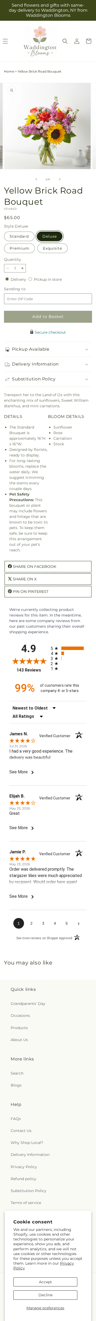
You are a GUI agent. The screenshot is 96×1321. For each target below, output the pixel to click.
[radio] (69, 648)
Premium (19, 248)
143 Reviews (32, 670)
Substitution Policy (28, 1190)
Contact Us (21, 1130)
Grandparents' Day (28, 1003)
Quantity (12, 259)
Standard (19, 236)
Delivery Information (30, 1154)
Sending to (23, 289)
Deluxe (49, 236)
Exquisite (52, 248)
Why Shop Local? (27, 1142)
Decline (45, 1295)
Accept (45, 1282)
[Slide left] (36, 179)
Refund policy (23, 1178)
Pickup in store (48, 279)
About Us (19, 1039)
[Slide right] (60, 179)
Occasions (20, 1015)
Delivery (19, 279)
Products (19, 1027)
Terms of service (26, 1202)
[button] (65, 41)
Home (9, 71)
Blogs (16, 1085)
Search (17, 1073)
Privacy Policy (24, 1166)
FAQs (16, 1118)
